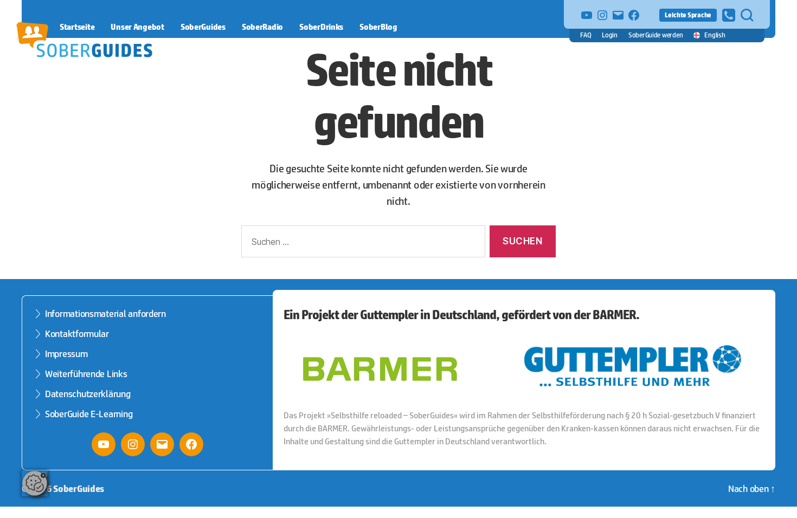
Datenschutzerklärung (88, 393)
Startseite (77, 26)
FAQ (585, 35)
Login (610, 35)
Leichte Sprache (688, 15)
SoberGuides (203, 26)
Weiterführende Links (86, 373)
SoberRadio (262, 26)
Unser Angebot (137, 26)
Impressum (66, 353)
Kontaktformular (77, 333)
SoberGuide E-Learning (88, 413)
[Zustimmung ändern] (35, 483)
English (714, 35)
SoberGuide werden (655, 35)
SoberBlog (378, 26)
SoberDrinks (321, 26)
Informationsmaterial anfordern (105, 313)
